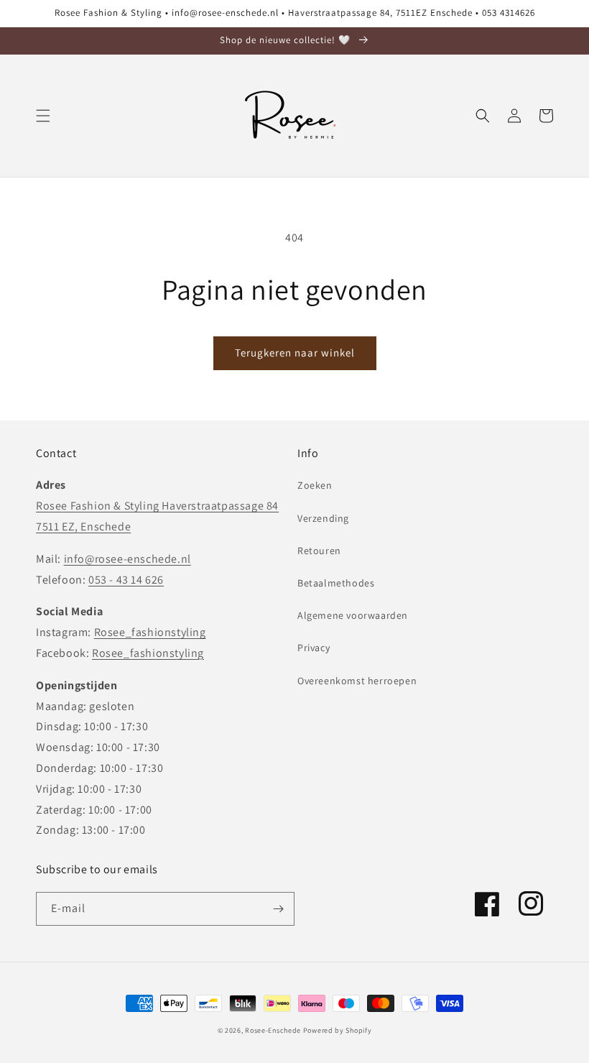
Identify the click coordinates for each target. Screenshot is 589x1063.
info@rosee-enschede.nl (127, 558)
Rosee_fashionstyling (150, 632)
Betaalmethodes (335, 582)
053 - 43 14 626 (126, 579)
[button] (43, 116)
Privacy (313, 647)
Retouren (319, 550)
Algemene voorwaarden (352, 615)
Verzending (323, 518)
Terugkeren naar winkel (295, 352)
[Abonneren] (278, 909)
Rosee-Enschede (273, 1030)
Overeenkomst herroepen (357, 680)
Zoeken (315, 485)
